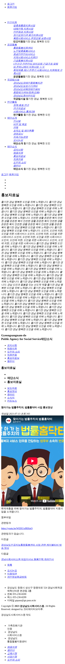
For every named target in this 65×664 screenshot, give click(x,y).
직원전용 (12, 355)
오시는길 (12, 570)
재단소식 (12, 146)
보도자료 (12, 388)
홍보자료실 (13, 358)
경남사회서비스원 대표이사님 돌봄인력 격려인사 (27, 559)
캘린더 (11, 361)
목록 (9, 565)
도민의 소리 (13, 351)
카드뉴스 (12, 401)
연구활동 (12, 102)
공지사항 (12, 345)
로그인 (11, 4)
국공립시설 (13, 79)
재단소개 (12, 118)
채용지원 (12, 348)
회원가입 (12, 7)
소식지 (11, 397)
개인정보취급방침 (17, 577)
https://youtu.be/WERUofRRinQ (17, 528)
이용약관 (12, 573)
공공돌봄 (12, 44)
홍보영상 (12, 391)
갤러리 (11, 394)
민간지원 (12, 22)
